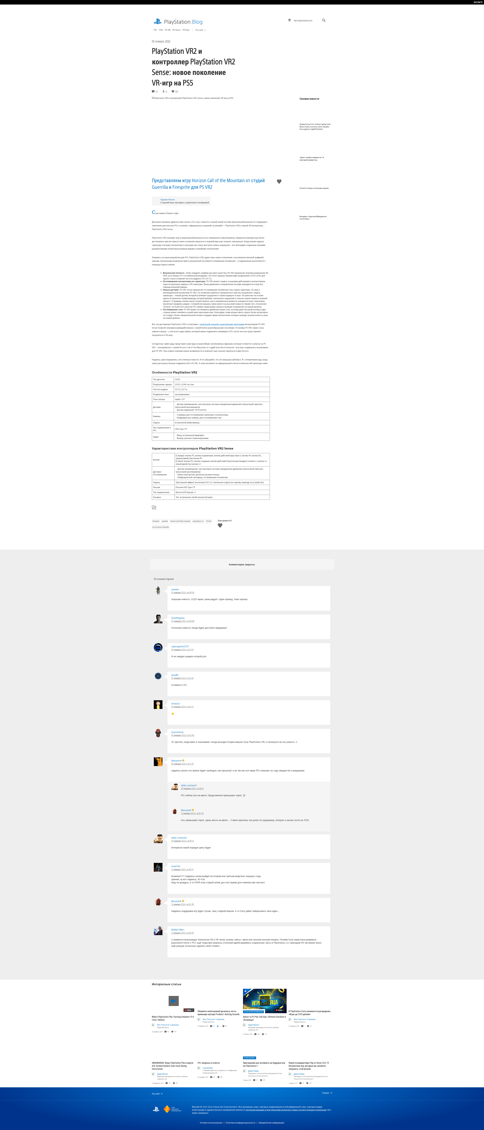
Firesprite (156, 521)
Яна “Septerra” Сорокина (168, 1025)
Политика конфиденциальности (240, 1122)
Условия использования (211, 1122)
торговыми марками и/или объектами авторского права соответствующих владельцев (285, 1109)
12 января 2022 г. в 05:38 (182, 904)
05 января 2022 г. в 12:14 (182, 678)
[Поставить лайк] (172, 1031)
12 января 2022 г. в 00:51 (182, 869)
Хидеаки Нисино (167, 199)
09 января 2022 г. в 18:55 (192, 788)
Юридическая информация (271, 1122)
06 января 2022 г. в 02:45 (182, 735)
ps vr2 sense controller (161, 527)
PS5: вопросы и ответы (209, 1062)
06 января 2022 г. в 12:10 (182, 763)
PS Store (176, 30)
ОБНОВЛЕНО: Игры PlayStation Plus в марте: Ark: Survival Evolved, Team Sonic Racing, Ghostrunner (173, 1065)
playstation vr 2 (198, 521)
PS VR (167, 30)
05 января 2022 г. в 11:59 (182, 649)
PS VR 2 (208, 521)
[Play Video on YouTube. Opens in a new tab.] (189, 1010)
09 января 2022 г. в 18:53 (182, 840)
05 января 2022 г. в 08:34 (182, 592)
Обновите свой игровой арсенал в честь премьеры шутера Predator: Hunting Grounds (218, 1013)
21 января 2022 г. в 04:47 (182, 932)
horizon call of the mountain (180, 521)
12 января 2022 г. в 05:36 (192, 813)
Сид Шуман (208, 1068)
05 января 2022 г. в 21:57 (182, 706)
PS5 (155, 30)
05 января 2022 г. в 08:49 (182, 621)
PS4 (161, 30)
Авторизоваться (303, 20)
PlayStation (183, 21)
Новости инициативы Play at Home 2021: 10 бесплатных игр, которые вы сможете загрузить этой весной (309, 1065)
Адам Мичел (253, 1025)
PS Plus (186, 30)
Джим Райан (253, 1071)
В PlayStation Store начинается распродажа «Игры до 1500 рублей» (309, 1013)
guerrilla (165, 521)
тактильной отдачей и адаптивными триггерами (222, 324)
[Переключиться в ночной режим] (289, 20)
